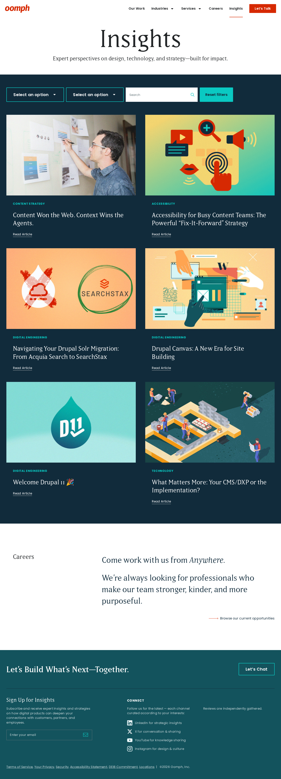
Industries (159, 8)
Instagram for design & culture (159, 749)
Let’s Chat (257, 669)
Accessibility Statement (88, 767)
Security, (62, 767)
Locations (147, 767)
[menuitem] (136, 8)
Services (188, 8)
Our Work (137, 8)
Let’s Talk (263, 8)
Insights (236, 8)
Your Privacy (44, 767)
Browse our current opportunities (247, 618)
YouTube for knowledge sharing (160, 740)
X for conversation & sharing (158, 731)
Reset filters (216, 94)
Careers (216, 8)
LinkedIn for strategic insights (158, 723)
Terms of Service (19, 767)
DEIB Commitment (123, 767)
